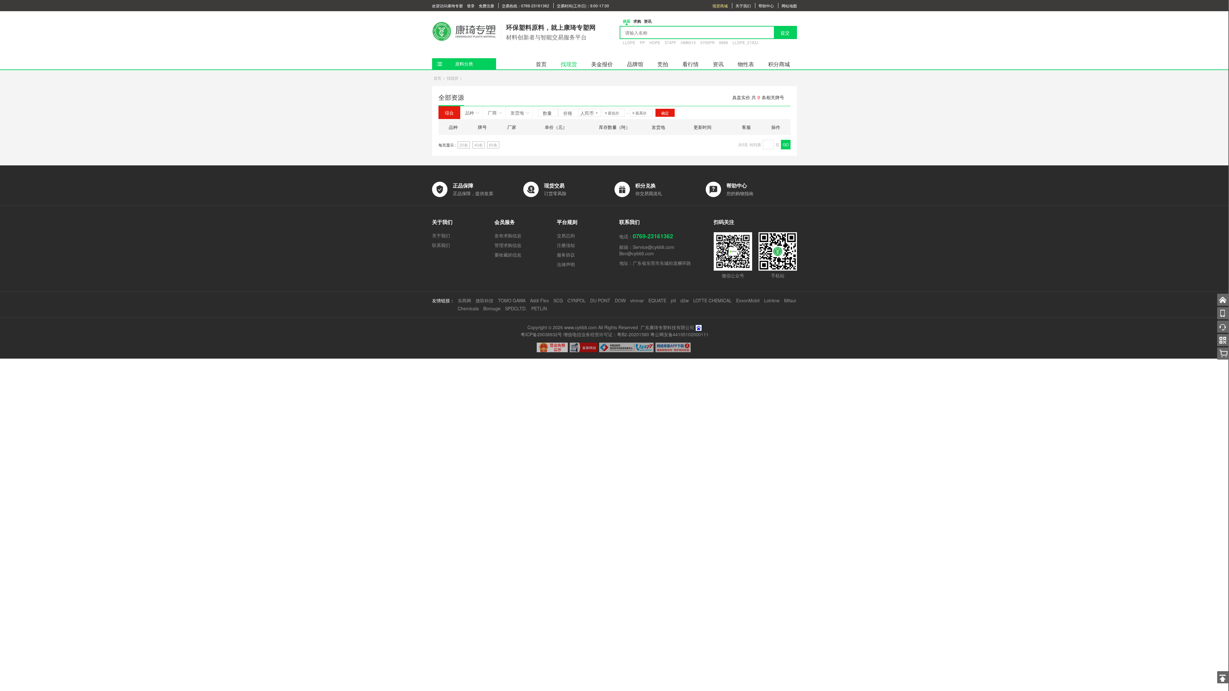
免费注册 (486, 5)
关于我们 (743, 5)
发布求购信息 (507, 235)
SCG (558, 300)
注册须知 (566, 245)
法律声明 (566, 264)
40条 (478, 144)
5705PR (707, 42)
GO (786, 144)
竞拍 (662, 64)
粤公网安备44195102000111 (679, 334)
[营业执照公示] (552, 347)
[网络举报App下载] (673, 347)
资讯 (718, 64)
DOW (620, 300)
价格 (568, 113)
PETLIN (539, 308)
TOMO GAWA (512, 300)
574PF (670, 42)
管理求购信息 (507, 245)
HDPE (654, 42)
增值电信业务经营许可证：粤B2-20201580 (606, 334)
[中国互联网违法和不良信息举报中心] (626, 347)
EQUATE (657, 300)
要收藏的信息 (507, 254)
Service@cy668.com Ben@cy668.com (646, 250)
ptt (673, 300)
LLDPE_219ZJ (745, 42)
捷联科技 (485, 300)
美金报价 (602, 64)
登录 (471, 5)
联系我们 (441, 245)
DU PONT (600, 300)
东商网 (464, 300)
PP (642, 42)
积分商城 (779, 64)
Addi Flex (539, 300)
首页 (541, 64)
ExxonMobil (747, 300)
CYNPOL (576, 300)
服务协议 (566, 254)
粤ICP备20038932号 (541, 334)
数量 (548, 113)
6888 (723, 42)
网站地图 (789, 5)
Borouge (492, 308)
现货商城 (720, 5)
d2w (684, 300)
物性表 (746, 64)
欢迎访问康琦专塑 (447, 5)
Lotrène (772, 300)
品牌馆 (635, 64)
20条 (464, 144)
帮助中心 (766, 5)
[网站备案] (583, 347)
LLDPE (629, 42)
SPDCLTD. (516, 308)
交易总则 (566, 235)
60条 (493, 144)
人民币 (587, 113)
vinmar (637, 300)
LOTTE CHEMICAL (712, 300)
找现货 (569, 64)
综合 (449, 112)
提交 (785, 32)
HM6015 (688, 42)
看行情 (690, 64)
